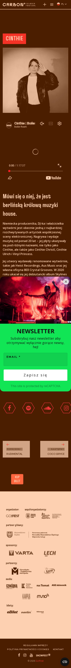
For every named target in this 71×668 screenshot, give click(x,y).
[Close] (66, 282)
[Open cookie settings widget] (64, 661)
